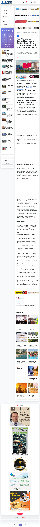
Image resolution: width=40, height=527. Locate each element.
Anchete (5, 13)
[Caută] (23, 2)
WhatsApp (8, 160)
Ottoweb (23, 517)
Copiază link (8, 166)
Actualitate (6, 10)
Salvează (35, 36)
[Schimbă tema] (35, 2)
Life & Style (6, 18)
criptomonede (19, 305)
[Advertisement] (27, 126)
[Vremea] (32, 2)
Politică (5, 16)
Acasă (5, 8)
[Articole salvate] (29, 2)
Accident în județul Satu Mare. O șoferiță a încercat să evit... (9, 60)
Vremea (5, 24)
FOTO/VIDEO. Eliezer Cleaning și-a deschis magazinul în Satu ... (9, 86)
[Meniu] (38, 2)
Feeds (20, 521)
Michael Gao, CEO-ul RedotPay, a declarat (25, 167)
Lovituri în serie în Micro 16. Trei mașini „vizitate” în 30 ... (9, 66)
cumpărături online (26, 305)
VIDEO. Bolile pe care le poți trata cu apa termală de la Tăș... (9, 114)
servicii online (32, 305)
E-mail (8, 163)
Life (20, 32)
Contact (5, 21)
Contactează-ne (20, 513)
